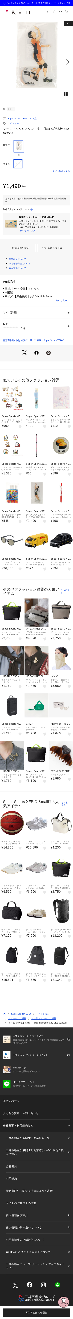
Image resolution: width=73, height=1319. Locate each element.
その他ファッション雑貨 (43, 1018)
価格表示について (17, 259)
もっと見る (61, 300)
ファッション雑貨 (17, 1018)
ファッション (42, 1014)
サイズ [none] (6, 164)
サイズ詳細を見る (61, 171)
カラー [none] (6, 144)
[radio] (18, 148)
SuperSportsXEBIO (21, 1014)
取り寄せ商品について (20, 263)
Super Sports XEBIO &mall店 (22, 118)
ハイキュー (13, 123)
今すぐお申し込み (27, 231)
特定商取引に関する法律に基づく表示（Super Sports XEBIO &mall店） (33, 340)
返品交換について (17, 268)
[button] (36, 62)
